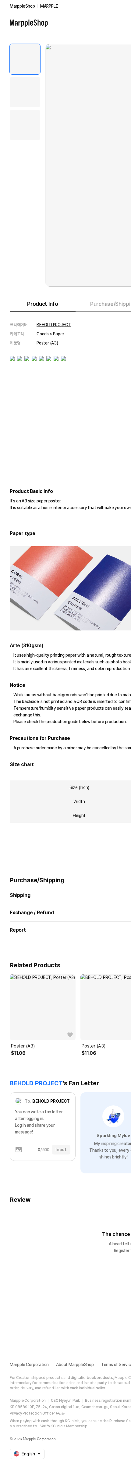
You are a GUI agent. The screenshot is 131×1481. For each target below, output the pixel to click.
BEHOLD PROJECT (54, 324)
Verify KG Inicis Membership (64, 1426)
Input (61, 1149)
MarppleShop (22, 6)
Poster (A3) (23, 1046)
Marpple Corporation (29, 1364)
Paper (58, 333)
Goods (43, 333)
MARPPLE (49, 6)
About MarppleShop (75, 1364)
